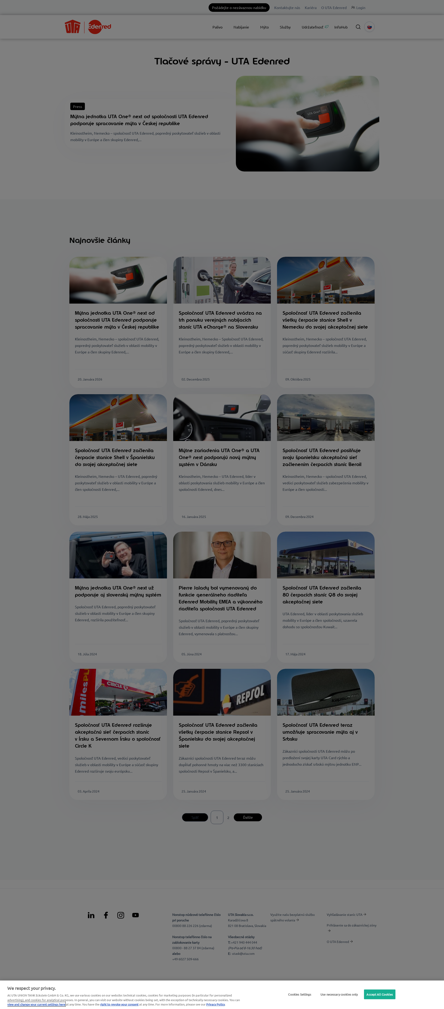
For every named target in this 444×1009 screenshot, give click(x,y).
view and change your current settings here (36, 1004)
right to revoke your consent (119, 1004)
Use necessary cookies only (339, 994)
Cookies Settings (299, 994)
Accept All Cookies (380, 994)
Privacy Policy (215, 1004)
